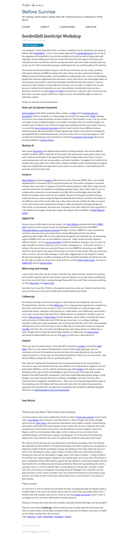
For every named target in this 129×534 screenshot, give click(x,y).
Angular (81, 346)
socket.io (48, 180)
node (39, 516)
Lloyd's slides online (86, 260)
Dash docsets (93, 332)
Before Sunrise (38, 12)
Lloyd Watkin (72, 224)
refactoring (34, 283)
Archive (91, 27)
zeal (63, 335)
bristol (68, 516)
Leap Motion (33, 420)
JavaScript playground (83, 137)
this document (35, 317)
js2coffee (26, 329)
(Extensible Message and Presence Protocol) (41, 230)
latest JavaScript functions (46, 128)
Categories (68, 27)
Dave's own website (85, 417)
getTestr (80, 369)
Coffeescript (58, 305)
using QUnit (48, 283)
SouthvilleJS (39, 53)
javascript (31, 516)
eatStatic (35, 531)
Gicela (51, 91)
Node (73, 113)
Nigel (61, 91)
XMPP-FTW (27, 263)
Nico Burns (38, 151)
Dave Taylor (41, 423)
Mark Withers (28, 180)
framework (48, 516)
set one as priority (53, 242)
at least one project (82, 494)
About (45, 27)
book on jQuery (47, 140)
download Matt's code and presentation (52, 390)
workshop (59, 516)
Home (26, 27)
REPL (93, 116)
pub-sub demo (46, 263)
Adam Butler (50, 317)
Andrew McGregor (85, 53)
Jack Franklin (28, 113)
